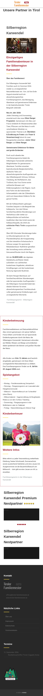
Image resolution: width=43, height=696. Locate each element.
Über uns (8, 617)
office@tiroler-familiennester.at (17, 595)
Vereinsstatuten (11, 630)
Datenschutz (10, 626)
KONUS (24, 692)
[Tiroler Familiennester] (21, 3)
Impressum (9, 621)
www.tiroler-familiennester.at (16, 598)
